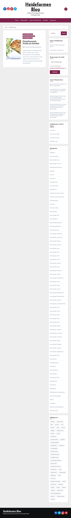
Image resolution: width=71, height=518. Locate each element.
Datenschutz (24, 20)
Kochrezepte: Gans (55, 267)
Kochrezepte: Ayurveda (56, 237)
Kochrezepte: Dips (54, 248)
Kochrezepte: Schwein (56, 337)
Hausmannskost (54, 185)
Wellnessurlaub (54, 410)
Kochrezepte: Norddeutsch (57, 296)
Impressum (53, 20)
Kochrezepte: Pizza (55, 311)
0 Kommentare (37, 47)
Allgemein (52, 152)
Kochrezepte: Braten (55, 241)
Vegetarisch (60, 490)
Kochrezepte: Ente (55, 255)
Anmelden (52, 130)
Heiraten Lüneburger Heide (57, 197)
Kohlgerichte (54, 469)
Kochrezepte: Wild (54, 355)
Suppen (64, 487)
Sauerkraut (53, 385)
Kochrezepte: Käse (55, 285)
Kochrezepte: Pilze (55, 307)
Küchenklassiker (54, 362)
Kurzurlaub (53, 366)
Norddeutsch (54, 472)
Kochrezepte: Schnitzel (56, 333)
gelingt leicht (60, 430)
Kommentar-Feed (54, 137)
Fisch (58, 427)
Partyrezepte (53, 373)
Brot (52, 424)
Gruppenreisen (54, 182)
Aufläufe (53, 421)
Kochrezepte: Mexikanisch (57, 292)
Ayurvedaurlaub (54, 156)
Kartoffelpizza (54, 219)
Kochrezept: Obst (54, 230)
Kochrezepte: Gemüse (28, 36)
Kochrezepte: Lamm (55, 289)
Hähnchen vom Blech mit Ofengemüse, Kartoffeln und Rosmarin (58, 91)
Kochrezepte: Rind (55, 322)
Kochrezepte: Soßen (55, 340)
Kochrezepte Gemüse (56, 466)
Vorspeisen (53, 403)
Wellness (53, 496)
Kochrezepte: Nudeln (55, 300)
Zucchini (53, 499)
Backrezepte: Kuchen (55, 163)
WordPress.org (54, 141)
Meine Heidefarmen (35, 20)
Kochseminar (53, 359)
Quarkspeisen (53, 381)
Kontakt (45, 20)
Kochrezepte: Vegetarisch (57, 351)
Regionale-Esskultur (55, 481)
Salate (64, 481)
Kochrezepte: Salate (55, 326)
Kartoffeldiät (53, 211)
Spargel (52, 487)
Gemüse (52, 433)
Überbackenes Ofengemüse (57, 392)
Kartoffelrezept (54, 451)
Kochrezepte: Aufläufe (56, 233)
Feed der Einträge (54, 134)
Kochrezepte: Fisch (55, 259)
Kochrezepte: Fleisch (55, 263)
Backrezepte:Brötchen (56, 167)
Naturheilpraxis (54, 370)
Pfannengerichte (27, 38)
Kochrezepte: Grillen (55, 274)
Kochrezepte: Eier (27, 34)
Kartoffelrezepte (55, 457)
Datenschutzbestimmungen (57, 68)
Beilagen (52, 171)
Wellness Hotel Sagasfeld (56, 407)
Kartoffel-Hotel (54, 208)
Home (17, 20)
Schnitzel (60, 484)
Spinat (58, 487)
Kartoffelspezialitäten (56, 222)
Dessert (57, 424)
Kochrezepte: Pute (55, 314)
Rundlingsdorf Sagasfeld (56, 50)
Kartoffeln (61, 445)
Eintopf (52, 174)
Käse (60, 469)
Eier (62, 424)
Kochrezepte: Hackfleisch (57, 278)
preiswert (53, 478)
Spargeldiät (53, 388)
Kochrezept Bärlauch (55, 226)
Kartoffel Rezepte (55, 454)
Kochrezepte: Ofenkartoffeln (57, 303)
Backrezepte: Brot (54, 160)
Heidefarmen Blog (12, 511)
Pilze (59, 475)
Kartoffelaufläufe (55, 442)
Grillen (58, 433)
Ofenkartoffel (62, 472)
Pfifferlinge (53, 475)
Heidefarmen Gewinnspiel (57, 193)
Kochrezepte (54, 463)
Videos (51, 399)
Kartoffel (52, 204)
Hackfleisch (53, 436)
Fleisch (63, 427)
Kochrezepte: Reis (54, 318)
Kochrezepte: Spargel (55, 344)
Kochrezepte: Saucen (55, 329)
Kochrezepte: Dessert (55, 244)
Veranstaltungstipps (55, 396)
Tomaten (53, 490)
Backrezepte (60, 421)
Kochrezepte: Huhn (55, 281)
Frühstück (52, 178)
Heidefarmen (53, 189)
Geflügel (52, 430)
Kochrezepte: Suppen (55, 348)
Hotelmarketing (54, 200)
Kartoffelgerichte (54, 215)
